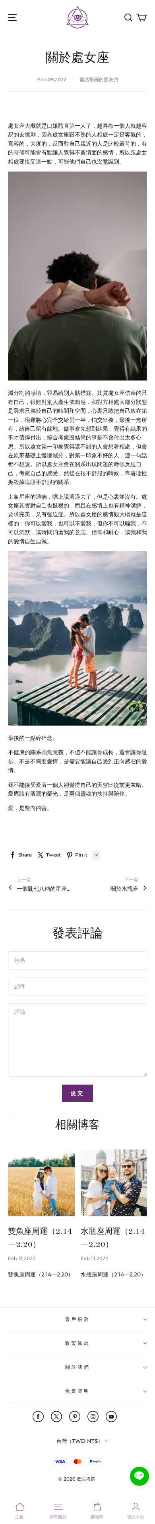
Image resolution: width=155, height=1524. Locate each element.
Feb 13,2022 (21, 1258)
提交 (77, 1093)
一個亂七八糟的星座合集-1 (44, 888)
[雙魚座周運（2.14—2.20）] (41, 1182)
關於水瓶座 (124, 888)
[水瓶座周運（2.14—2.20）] (114, 1182)
